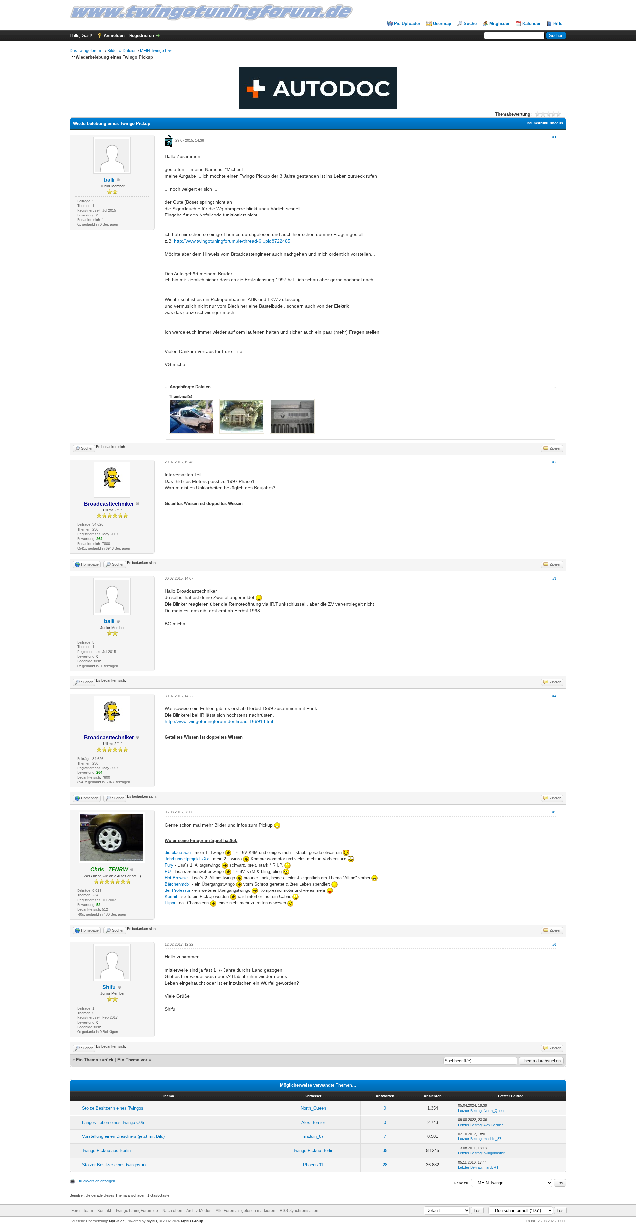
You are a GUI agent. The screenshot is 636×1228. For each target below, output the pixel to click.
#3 (554, 578)
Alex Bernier (313, 1122)
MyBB (152, 1221)
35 (385, 1150)
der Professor (178, 890)
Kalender (531, 23)
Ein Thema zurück (94, 1059)
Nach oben (172, 1210)
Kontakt (104, 1210)
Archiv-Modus (198, 1210)
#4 (554, 696)
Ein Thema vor (132, 1059)
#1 (554, 137)
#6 (554, 944)
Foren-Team (82, 1210)
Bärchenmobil (178, 884)
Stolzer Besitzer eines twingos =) (114, 1164)
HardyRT (491, 1167)
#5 (554, 812)
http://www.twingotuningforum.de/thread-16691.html (219, 721)
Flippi (170, 902)
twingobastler (494, 1153)
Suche (470, 23)
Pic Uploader (407, 23)
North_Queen (313, 1108)
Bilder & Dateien (122, 50)
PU (168, 871)
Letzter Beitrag (470, 1111)
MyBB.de (117, 1221)
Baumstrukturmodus (545, 123)
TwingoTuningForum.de (136, 1210)
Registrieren (141, 35)
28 (385, 1164)
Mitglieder (499, 23)
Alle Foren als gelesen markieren (245, 1210)
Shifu (109, 987)
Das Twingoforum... (87, 50)
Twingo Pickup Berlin (313, 1150)
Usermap (442, 23)
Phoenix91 (313, 1164)
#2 (554, 462)
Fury (170, 865)
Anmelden (114, 35)
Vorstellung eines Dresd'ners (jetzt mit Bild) (123, 1136)
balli (109, 180)
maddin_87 (313, 1136)
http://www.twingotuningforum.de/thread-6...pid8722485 (232, 241)
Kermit (171, 896)
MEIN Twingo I (153, 50)
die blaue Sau (178, 852)
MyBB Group (192, 1221)
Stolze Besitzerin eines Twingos (112, 1108)
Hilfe (557, 23)
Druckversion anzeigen (96, 1181)
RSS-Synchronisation (299, 1210)
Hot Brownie (176, 877)
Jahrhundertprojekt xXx (187, 858)
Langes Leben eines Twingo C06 (113, 1122)
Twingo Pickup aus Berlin (106, 1150)
